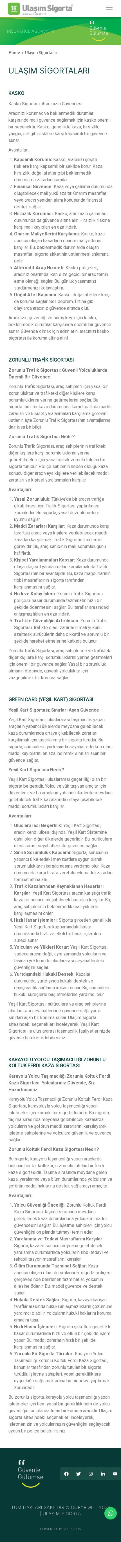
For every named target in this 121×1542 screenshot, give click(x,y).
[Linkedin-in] (103, 1473)
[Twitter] (78, 1473)
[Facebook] (66, 1473)
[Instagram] (90, 1473)
